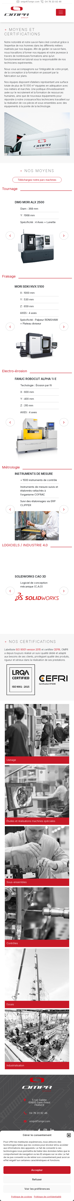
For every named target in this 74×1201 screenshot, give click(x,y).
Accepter (37, 1170)
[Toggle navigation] (61, 12)
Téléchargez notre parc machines (37, 179)
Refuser (37, 1179)
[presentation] (10, 235)
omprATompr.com (30, 1)
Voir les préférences (37, 1188)
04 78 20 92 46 (53, 1)
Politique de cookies (21, 1196)
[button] (69, 1135)
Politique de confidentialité (47, 1196)
